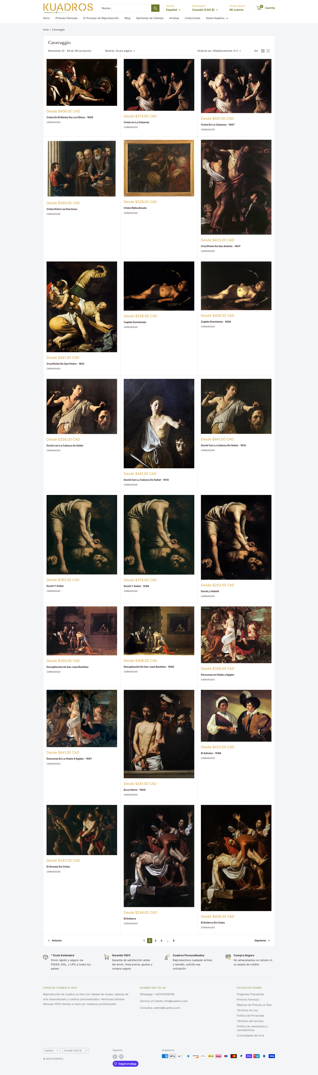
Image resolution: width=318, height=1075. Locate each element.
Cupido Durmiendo (135, 322)
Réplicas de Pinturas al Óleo (254, 1004)
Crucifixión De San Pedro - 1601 (65, 363)
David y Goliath (210, 591)
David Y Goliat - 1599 (136, 586)
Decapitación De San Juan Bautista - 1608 (149, 666)
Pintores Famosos (248, 999)
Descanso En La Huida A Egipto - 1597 (69, 758)
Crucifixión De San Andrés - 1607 (220, 246)
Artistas (174, 18)
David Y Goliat (55, 586)
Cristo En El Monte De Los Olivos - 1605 (70, 117)
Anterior (57, 940)
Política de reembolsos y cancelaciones (252, 1028)
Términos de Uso (247, 1010)
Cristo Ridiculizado (135, 207)
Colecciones (192, 18)
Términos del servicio (250, 1021)
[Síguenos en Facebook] (115, 1056)
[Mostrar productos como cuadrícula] (262, 50)
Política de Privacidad (250, 1015)
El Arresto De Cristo (58, 866)
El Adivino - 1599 (211, 753)
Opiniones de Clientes (149, 18)
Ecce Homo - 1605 (135, 789)
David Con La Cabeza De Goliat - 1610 (146, 479)
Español (49, 1050)
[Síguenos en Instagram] (121, 1056)
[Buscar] (155, 8)
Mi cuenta (236, 9)
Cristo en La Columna (136, 122)
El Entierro (130, 918)
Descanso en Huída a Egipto (217, 674)
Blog (127, 18)
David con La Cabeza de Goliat (65, 445)
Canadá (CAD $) (73, 1050)
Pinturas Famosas (66, 18)
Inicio (46, 18)
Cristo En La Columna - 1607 (218, 124)
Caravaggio (58, 29)
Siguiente (260, 940)
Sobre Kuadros (215, 18)
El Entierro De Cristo (213, 922)
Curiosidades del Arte (250, 1035)
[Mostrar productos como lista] (268, 50)
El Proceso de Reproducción (101, 18)
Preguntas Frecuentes (250, 994)
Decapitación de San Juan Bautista (67, 666)
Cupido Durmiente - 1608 (216, 321)
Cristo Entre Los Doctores (62, 209)
